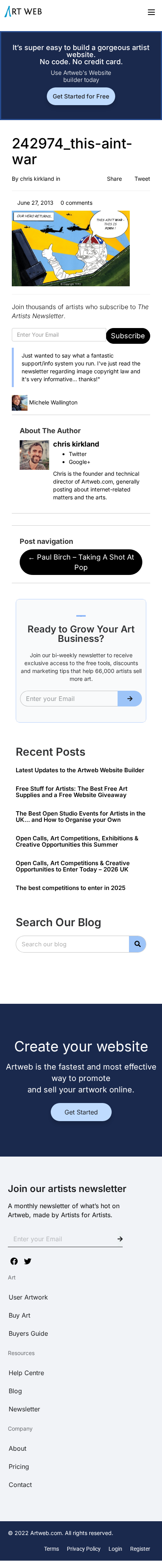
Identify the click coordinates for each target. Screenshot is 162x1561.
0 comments (75, 202)
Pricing (19, 1466)
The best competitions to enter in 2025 (70, 888)
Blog (15, 1391)
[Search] (137, 944)
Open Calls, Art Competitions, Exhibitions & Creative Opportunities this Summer (77, 841)
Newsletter (24, 1409)
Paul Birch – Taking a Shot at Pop (81, 562)
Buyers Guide (28, 1333)
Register (140, 1549)
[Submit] (130, 698)
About (17, 1448)
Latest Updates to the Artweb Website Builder (80, 770)
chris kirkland (37, 178)
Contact (20, 1485)
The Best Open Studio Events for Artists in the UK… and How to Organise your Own (80, 817)
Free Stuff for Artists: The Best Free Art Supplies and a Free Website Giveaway (71, 792)
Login (115, 1549)
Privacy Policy (84, 1549)
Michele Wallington (53, 402)
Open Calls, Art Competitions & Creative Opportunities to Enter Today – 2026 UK (73, 866)
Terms (51, 1549)
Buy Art (19, 1315)
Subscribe (128, 336)
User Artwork (28, 1297)
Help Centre (26, 1373)
